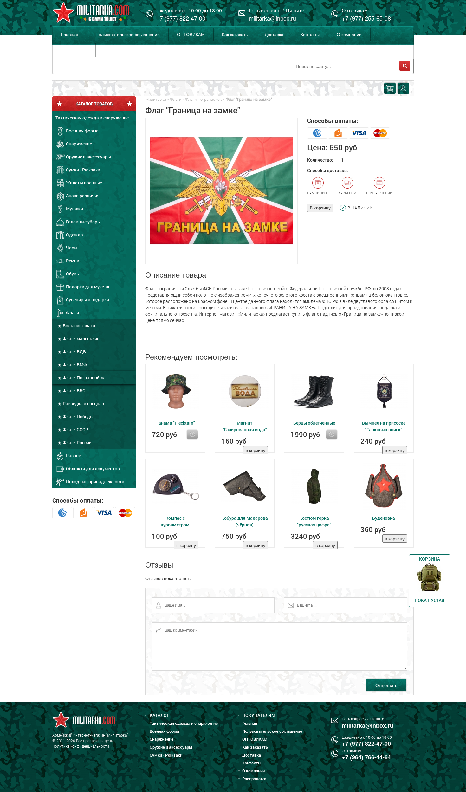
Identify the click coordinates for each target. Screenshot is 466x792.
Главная (69, 34)
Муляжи (74, 209)
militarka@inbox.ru (272, 18)
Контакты (310, 34)
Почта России (379, 192)
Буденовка (383, 518)
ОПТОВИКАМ (191, 34)
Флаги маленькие (80, 339)
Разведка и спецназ (83, 404)
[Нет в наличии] (192, 434)
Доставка (274, 34)
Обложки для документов (92, 469)
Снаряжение (78, 144)
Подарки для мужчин (88, 287)
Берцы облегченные (314, 423)
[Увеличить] (222, 191)
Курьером (347, 192)
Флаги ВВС (73, 391)
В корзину (320, 208)
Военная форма (82, 131)
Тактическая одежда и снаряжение (92, 118)
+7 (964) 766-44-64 (366, 757)
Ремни (72, 261)
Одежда (74, 235)
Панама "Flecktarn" (175, 423)
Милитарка (155, 99)
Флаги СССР (75, 430)
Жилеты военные (83, 183)
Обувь (72, 274)
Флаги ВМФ (74, 365)
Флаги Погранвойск (83, 378)
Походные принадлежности (94, 482)
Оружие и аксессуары (88, 157)
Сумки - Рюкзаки (82, 170)
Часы (71, 248)
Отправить (386, 685)
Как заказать (235, 34)
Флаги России (77, 443)
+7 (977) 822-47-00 (180, 18)
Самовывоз (318, 192)
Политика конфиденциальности (80, 746)
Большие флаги (78, 326)
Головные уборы (83, 222)
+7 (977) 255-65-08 (366, 18)
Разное (73, 456)
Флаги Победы (78, 417)
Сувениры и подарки (87, 300)
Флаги (72, 313)
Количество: (320, 160)
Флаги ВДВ (74, 352)
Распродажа (74, 50)
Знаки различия (82, 196)
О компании (349, 34)
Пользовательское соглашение (127, 34)
